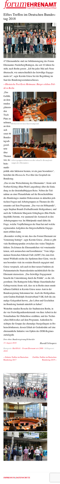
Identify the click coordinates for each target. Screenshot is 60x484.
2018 (5, 351)
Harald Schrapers (48, 343)
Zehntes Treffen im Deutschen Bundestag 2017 (15, 358)
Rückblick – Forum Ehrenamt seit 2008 (28, 348)
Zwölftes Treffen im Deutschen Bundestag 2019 (44, 358)
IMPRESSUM (9, 477)
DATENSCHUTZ (23, 477)
